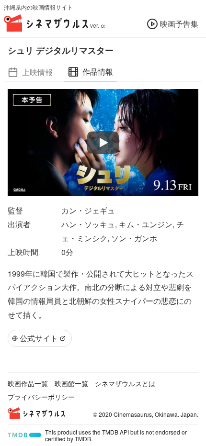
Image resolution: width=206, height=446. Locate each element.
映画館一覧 (71, 383)
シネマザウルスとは (125, 383)
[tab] (30, 72)
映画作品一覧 (28, 383)
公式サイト (39, 338)
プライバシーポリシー (41, 396)
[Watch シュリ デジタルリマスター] (103, 142)
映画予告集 (179, 23)
